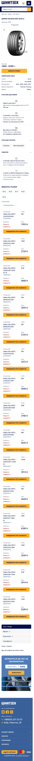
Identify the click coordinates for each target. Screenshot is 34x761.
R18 (22, 192)
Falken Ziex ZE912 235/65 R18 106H (9, 546)
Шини (10, 14)
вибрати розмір (14, 71)
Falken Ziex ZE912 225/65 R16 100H (9, 242)
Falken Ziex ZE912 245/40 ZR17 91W (9, 573)
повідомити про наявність (16, 231)
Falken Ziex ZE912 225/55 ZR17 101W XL (9, 461)
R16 (10, 192)
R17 (16, 192)
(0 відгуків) (14, 25)
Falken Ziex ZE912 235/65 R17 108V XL (9, 518)
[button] (16, 43)
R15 (4, 192)
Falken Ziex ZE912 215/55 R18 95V (9, 215)
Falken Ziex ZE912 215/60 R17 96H (9, 379)
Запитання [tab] (8, 636)
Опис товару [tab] (7, 626)
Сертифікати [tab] (7, 641)
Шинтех (4, 14)
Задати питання (9, 752)
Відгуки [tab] (6, 631)
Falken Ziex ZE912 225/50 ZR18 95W (9, 406)
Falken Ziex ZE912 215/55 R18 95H (9, 352)
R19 (4, 197)
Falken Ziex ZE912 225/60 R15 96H (9, 490)
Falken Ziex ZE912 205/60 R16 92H (9, 298)
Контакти (5, 744)
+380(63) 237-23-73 (13, 719)
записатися (16, 673)
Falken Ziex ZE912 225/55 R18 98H (9, 433)
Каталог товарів (8, 732)
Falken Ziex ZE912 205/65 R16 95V (9, 325)
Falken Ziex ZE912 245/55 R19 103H (9, 600)
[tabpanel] (16, 647)
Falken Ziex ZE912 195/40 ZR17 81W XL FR (9, 270)
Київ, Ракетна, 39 (12, 723)
